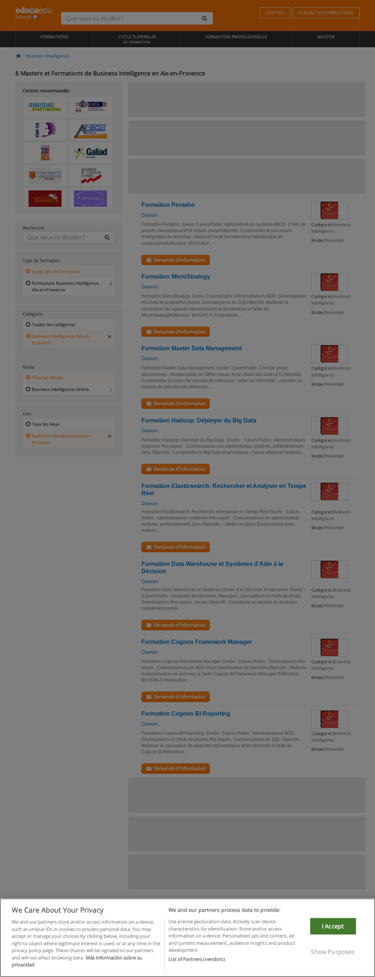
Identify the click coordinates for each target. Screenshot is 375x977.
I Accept (333, 926)
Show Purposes (332, 952)
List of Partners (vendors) (196, 959)
